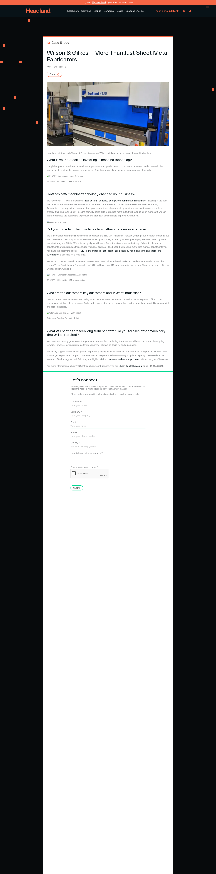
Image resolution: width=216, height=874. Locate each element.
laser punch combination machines (127, 200)
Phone (74, 432)
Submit (76, 488)
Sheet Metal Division (130, 366)
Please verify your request (84, 467)
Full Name (76, 401)
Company (76, 412)
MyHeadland (99, 2)
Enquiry (75, 442)
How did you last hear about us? (86, 453)
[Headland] (45, 11)
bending (103, 200)
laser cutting (91, 200)
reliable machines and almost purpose (119, 359)
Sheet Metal (60, 67)
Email (74, 422)
